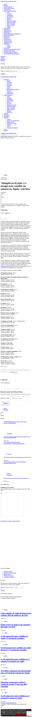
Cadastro (9, 46)
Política (8, 81)
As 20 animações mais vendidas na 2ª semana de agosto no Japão (15, 697)
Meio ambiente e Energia (13, 89)
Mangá (5, 408)
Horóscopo (9, 112)
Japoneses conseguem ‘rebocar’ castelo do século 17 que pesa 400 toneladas (14, 684)
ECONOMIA (7, 28)
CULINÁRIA (7, 9)
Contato (9, 119)
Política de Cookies (11, 123)
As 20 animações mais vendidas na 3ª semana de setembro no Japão (15, 660)
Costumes (9, 14)
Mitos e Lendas (10, 25)
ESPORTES (7, 29)
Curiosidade (10, 15)
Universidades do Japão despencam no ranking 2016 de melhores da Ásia (16, 614)
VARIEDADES (8, 42)
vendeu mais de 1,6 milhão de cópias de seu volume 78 (14, 235)
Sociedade (9, 85)
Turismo (9, 26)
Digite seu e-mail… (5, 398)
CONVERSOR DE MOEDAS (11, 53)
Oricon (5, 366)
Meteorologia (10, 93)
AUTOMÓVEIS (8, 6)
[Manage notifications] (4, 713)
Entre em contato (8, 571)
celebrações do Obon (6, 266)
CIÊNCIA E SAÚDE (9, 8)
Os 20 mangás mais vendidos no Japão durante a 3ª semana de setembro (16, 649)
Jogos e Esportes (11, 24)
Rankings (6, 410)
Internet (9, 88)
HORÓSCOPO (7, 31)
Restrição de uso (13, 372)
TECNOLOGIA (8, 41)
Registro (6, 5)
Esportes (9, 90)
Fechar (17, 714)
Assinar (3, 74)
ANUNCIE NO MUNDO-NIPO (12, 49)
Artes (8, 12)
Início (2, 136)
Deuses (8, 18)
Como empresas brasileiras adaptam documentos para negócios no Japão (17, 457)
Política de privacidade (25, 714)
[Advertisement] (16, 155)
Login (5, 4)
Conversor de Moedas (12, 127)
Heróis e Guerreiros (11, 21)
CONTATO (7, 48)
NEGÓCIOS (7, 36)
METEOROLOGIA (9, 35)
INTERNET (7, 32)
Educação (9, 19)
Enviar (2, 590)
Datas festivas (10, 16)
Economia (9, 82)
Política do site (10, 122)
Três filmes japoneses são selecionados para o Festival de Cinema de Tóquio (16, 672)
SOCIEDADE (7, 39)
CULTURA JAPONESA (10, 11)
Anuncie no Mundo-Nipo (13, 120)
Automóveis (10, 92)
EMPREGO (7, 43)
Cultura (5, 136)
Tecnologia (9, 475)
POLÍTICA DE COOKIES (10, 52)
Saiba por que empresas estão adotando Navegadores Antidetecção (16, 478)
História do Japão (11, 22)
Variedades (9, 433)
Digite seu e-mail (5, 71)
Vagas (8, 45)
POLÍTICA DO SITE (9, 51)
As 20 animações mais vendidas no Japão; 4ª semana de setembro (14, 637)
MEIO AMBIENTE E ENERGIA (12, 33)
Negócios (9, 83)
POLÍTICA (6, 38)
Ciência (9, 86)
